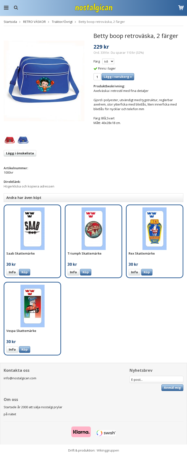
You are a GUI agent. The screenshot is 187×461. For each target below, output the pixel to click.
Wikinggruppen (108, 450)
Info (12, 272)
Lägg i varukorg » (118, 76)
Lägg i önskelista (20, 153)
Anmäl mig (172, 387)
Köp (24, 272)
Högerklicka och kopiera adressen (29, 186)
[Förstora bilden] (44, 81)
